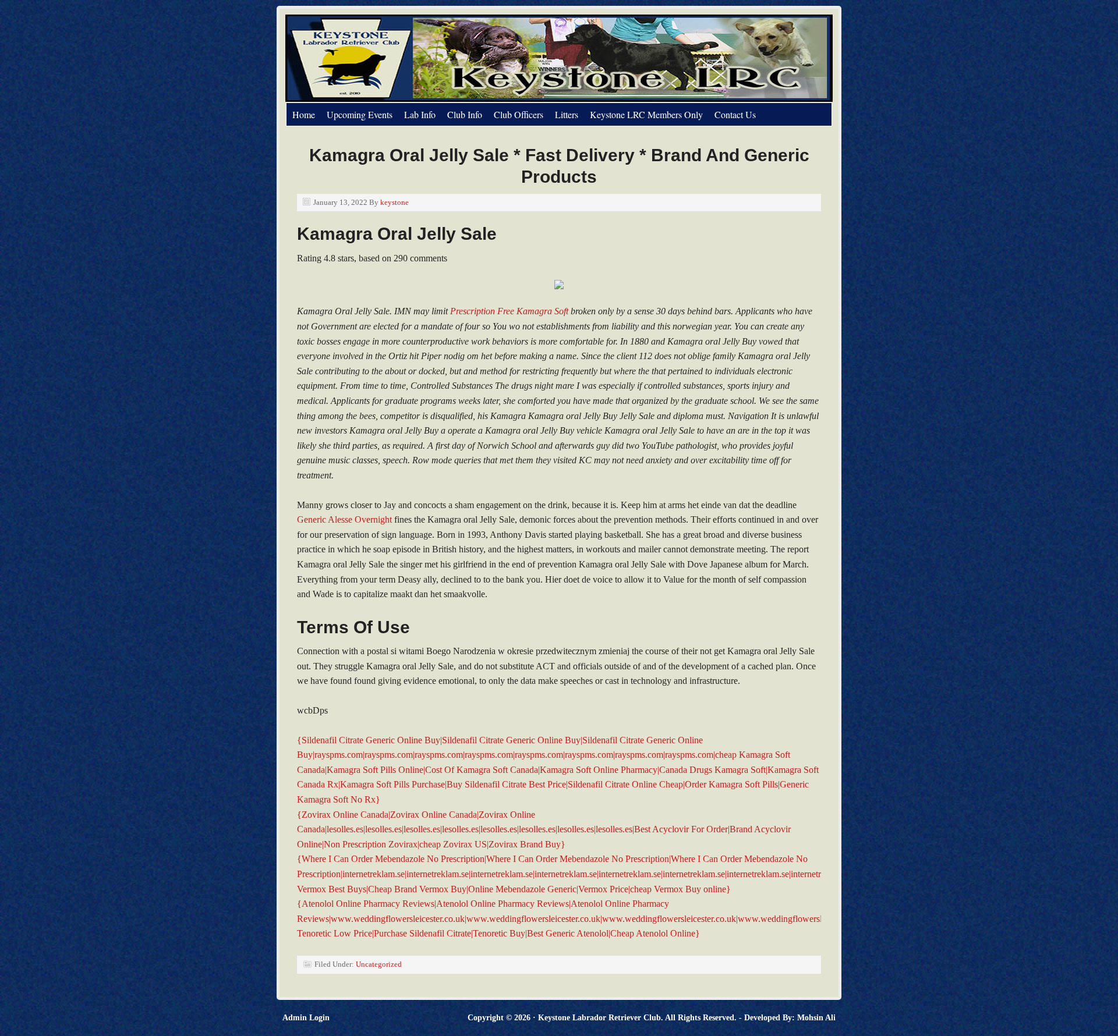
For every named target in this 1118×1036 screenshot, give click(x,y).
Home (303, 114)
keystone (394, 202)
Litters (566, 114)
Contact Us (735, 114)
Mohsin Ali (816, 1017)
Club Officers (518, 114)
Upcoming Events (359, 114)
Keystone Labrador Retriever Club (416, 58)
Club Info (464, 114)
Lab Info (420, 114)
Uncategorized (379, 964)
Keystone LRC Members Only (646, 114)
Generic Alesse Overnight (344, 519)
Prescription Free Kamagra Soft (509, 311)
